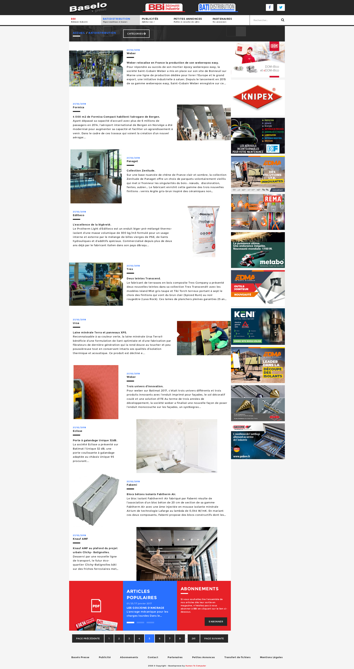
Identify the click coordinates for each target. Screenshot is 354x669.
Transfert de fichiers (237, 657)
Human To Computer (195, 666)
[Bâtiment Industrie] (164, 7)
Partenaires (222, 20)
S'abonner (216, 621)
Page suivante (214, 638)
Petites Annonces (203, 657)
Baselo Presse (80, 657)
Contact (153, 657)
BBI (79, 20)
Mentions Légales (271, 657)
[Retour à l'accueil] (88, 7)
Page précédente (88, 638)
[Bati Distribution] (216, 7)
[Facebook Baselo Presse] (270, 7)
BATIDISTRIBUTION (116, 20)
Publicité (105, 657)
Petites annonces (188, 20)
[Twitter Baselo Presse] (281, 7)
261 (194, 638)
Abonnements (129, 657)
